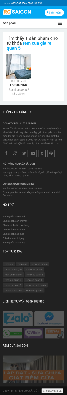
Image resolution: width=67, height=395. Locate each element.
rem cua (9, 264)
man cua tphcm (34, 269)
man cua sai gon (13, 274)
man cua (22, 264)
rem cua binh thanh (35, 285)
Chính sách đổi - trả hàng (16, 225)
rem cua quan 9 (33, 280)
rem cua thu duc (13, 290)
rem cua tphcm (39, 264)
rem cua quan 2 (34, 274)
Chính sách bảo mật (13, 233)
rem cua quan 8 (13, 285)
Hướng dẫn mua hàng (14, 242)
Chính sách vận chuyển (15, 220)
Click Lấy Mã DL (52, 390)
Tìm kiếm (56, 12)
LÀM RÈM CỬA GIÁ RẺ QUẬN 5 (18, 91)
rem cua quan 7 (13, 280)
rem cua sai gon (13, 269)
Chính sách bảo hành (14, 229)
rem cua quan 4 (34, 290)
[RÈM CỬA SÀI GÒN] (17, 12)
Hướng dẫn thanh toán (14, 216)
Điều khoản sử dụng (13, 238)
